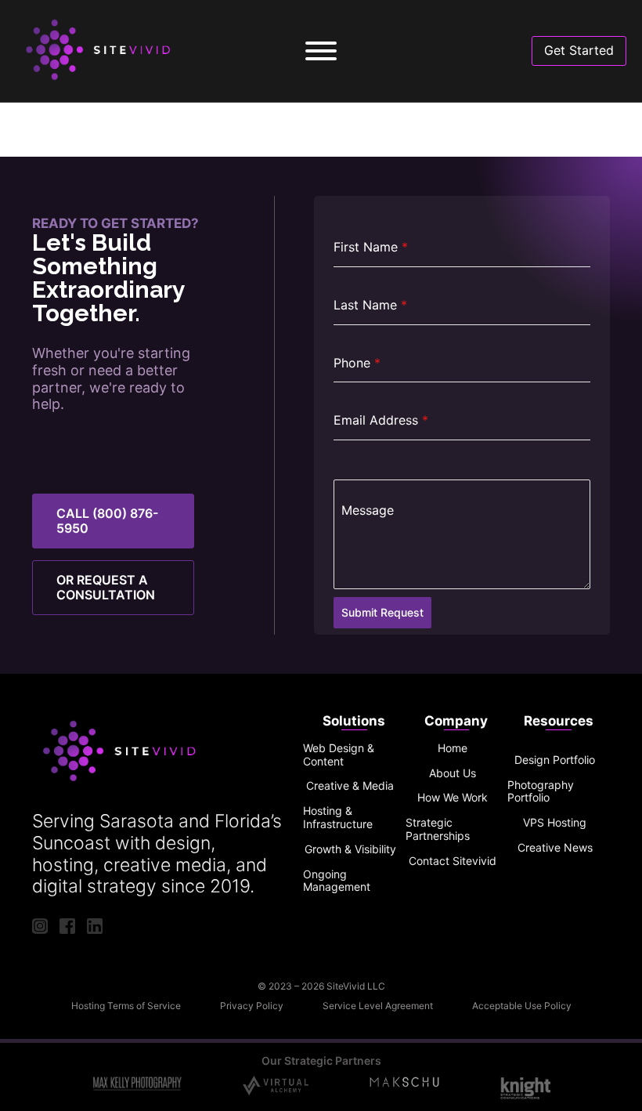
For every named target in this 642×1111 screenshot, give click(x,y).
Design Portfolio (554, 760)
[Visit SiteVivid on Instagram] (40, 925)
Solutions (354, 721)
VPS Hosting (554, 822)
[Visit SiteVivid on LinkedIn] (95, 925)
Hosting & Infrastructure (338, 818)
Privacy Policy (251, 1006)
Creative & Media (350, 786)
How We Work (452, 797)
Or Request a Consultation (105, 587)
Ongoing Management (336, 881)
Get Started (579, 50)
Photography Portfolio (540, 792)
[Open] (321, 51)
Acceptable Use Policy (522, 1006)
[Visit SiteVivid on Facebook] (67, 925)
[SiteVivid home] (102, 51)
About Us (452, 773)
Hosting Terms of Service (126, 1006)
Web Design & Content (338, 755)
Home (452, 748)
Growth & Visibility (350, 849)
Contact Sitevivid (452, 861)
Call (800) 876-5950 (107, 520)
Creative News (555, 847)
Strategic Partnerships (438, 829)
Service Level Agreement (378, 1006)
